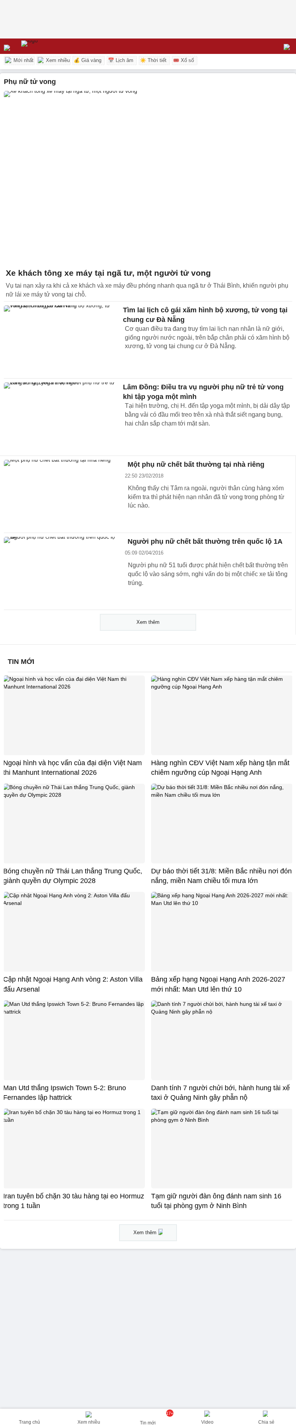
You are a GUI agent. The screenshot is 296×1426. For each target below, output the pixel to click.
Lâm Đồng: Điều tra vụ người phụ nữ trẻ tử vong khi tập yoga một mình (203, 391)
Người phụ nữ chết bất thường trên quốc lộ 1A (205, 541)
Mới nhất (23, 60)
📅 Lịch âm (120, 60)
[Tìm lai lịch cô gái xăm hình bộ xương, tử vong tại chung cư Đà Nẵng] (61, 340)
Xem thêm (148, 622)
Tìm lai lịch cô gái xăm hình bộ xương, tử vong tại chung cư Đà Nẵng (205, 314)
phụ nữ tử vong (30, 81)
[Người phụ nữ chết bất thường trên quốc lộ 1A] (61, 571)
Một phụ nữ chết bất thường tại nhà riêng (196, 464)
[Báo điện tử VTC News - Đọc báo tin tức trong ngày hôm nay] (47, 46)
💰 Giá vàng (87, 60)
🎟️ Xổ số (183, 60)
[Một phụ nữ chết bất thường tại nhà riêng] (61, 494)
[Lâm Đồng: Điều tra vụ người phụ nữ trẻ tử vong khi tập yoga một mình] (61, 417)
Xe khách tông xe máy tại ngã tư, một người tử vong (108, 272)
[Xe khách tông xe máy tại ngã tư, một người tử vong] (148, 177)
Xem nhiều (57, 60)
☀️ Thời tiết (153, 60)
